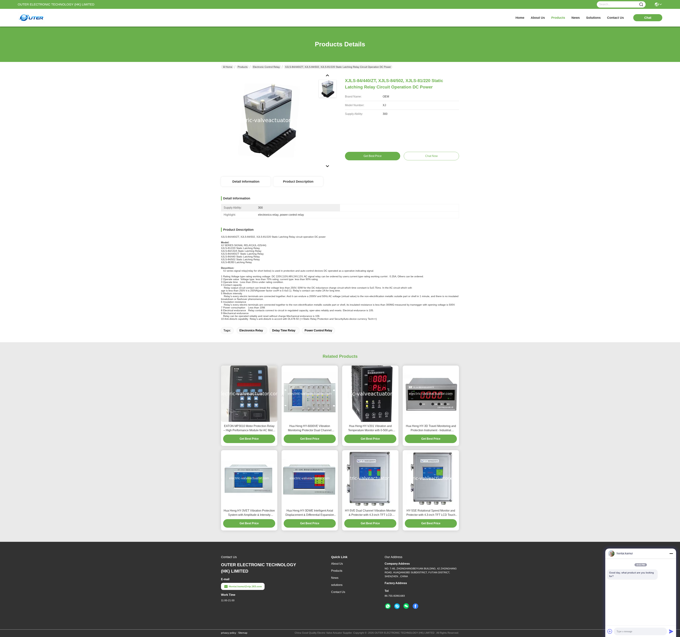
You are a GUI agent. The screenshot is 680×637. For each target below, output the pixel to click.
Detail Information (245, 181)
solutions (593, 17)
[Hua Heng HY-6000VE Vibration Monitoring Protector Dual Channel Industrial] (310, 394)
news (575, 17)
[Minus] (671, 553)
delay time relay (283, 330)
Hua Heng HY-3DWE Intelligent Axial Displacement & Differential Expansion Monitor (309, 513)
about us (538, 17)
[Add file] (609, 631)
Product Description (298, 181)
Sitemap (242, 632)
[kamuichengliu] (397, 606)
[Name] (641, 4)
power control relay (318, 330)
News (334, 577)
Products (243, 66)
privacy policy (228, 632)
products (558, 17)
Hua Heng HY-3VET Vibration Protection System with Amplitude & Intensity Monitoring (249, 513)
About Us (337, 563)
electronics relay (251, 330)
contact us (615, 17)
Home (519, 17)
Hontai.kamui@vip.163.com (245, 586)
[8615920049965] (388, 606)
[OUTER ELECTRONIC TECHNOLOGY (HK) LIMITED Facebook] (415, 606)
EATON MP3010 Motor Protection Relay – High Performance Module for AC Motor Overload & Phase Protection (249, 428)
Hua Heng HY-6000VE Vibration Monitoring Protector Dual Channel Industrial (310, 428)
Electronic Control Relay (266, 66)
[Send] (671, 631)
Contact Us (338, 591)
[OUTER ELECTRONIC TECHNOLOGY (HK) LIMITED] (37, 17)
